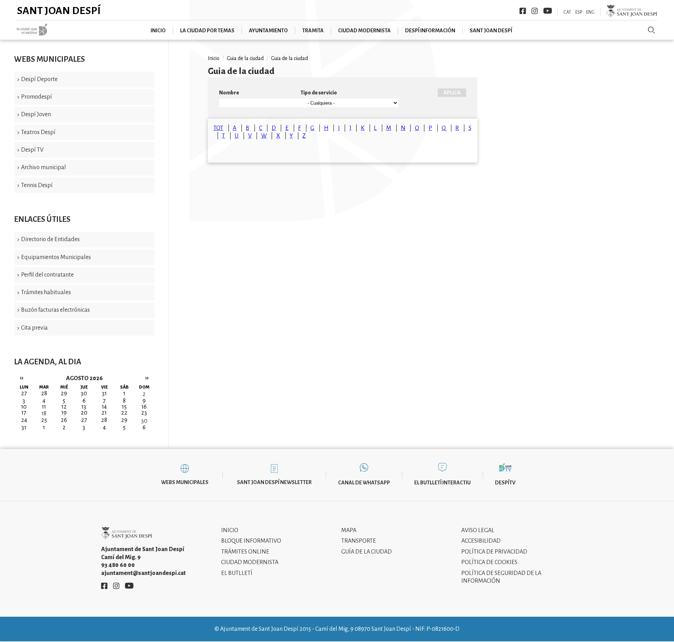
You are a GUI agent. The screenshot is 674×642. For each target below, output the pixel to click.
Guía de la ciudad (366, 552)
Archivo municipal (43, 167)
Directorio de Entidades (50, 239)
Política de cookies (489, 562)
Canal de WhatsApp (364, 482)
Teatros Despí (38, 132)
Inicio (158, 30)
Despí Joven (36, 114)
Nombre (229, 92)
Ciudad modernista (364, 30)
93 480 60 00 (118, 565)
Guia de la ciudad (245, 58)
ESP (578, 12)
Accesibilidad (481, 541)
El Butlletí (236, 573)
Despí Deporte (39, 79)
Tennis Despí (37, 185)
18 (43, 413)
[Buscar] (651, 30)
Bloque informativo (251, 541)
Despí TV (32, 150)
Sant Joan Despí (59, 10)
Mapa (348, 530)
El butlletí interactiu (442, 482)
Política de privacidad (494, 552)
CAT (567, 12)
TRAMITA (313, 30)
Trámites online (245, 552)
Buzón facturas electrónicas (55, 310)
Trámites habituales (46, 292)
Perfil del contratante (47, 275)
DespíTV (505, 482)
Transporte (358, 541)
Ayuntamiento (268, 30)
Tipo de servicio (318, 92)
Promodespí (36, 97)
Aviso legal (477, 530)
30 (144, 421)
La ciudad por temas (207, 30)
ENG (590, 12)
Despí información (430, 30)
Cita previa (34, 328)
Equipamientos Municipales (56, 257)
